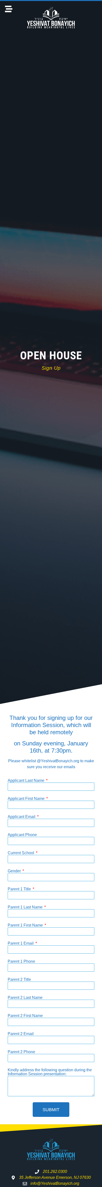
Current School (21, 853)
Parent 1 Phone (21, 961)
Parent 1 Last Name (26, 907)
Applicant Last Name (26, 781)
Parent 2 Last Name (25, 998)
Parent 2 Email (21, 1034)
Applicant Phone (22, 835)
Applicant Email (22, 817)
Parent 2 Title (19, 980)
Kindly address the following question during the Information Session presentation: (50, 1072)
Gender (15, 871)
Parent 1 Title (20, 889)
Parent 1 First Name (26, 925)
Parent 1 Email (21, 943)
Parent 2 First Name (25, 1016)
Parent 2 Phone (21, 1052)
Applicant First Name (27, 799)
